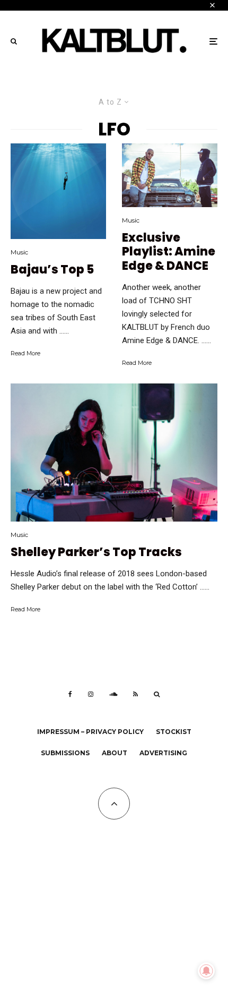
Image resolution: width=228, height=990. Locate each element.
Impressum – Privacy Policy (90, 732)
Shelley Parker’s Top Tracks (96, 552)
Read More (25, 353)
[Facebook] (70, 694)
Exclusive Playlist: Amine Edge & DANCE (168, 252)
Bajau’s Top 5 (52, 270)
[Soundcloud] (113, 694)
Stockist (173, 732)
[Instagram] (90, 694)
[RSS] (135, 694)
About (114, 753)
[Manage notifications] (206, 970)
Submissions (65, 753)
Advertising (163, 753)
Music (19, 252)
